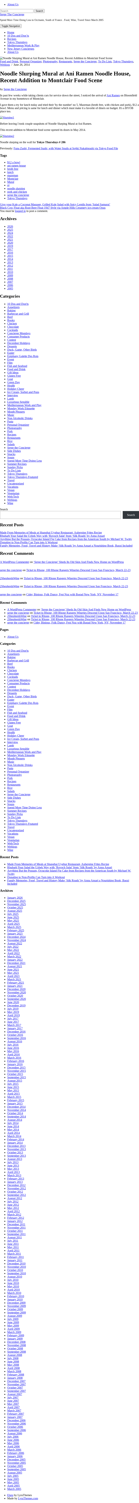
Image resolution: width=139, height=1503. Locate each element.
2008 (10, 278)
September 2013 (16, 1155)
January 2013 (15, 1181)
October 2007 (15, 1387)
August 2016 (14, 1041)
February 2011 (15, 1257)
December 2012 (16, 1185)
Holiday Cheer (15, 388)
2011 (10, 268)
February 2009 (15, 1335)
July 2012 (12, 1201)
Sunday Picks (15, 467)
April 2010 (13, 1289)
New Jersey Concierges (20, 48)
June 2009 (13, 1322)
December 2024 (16, 936)
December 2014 (16, 1106)
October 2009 (15, 1309)
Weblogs (5, 64)
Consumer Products (18, 336)
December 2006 (16, 1420)
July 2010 (12, 1279)
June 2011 (13, 1243)
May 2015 (13, 1090)
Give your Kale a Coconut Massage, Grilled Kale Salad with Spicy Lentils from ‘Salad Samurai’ (55, 204)
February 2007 (15, 1413)
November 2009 (16, 1306)
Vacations (12, 486)
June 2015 (13, 1087)
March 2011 (14, 1253)
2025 (10, 229)
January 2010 (15, 1299)
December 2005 (16, 1459)
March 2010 (14, 1292)
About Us (12, 4)
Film (9, 362)
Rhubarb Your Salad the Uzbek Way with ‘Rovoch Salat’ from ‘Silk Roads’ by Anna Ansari (52, 535)
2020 (10, 242)
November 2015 (16, 1070)
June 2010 (13, 1283)
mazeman (12, 175)
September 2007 (16, 1390)
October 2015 (15, 1074)
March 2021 (14, 979)
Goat (10, 379)
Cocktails (12, 330)
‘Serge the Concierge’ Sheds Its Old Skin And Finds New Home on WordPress (78, 561)
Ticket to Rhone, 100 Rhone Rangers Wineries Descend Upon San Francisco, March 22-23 (78, 570)
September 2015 (16, 1077)
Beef (10, 316)
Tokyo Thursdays (17, 42)
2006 (10, 285)
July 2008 (12, 1358)
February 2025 (15, 930)
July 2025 (12, 914)
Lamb (10, 398)
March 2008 (14, 1371)
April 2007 (13, 1407)
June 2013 (13, 1165)
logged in (20, 211)
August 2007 (14, 1394)
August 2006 (14, 1433)
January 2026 (15, 897)
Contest (11, 339)
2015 (10, 255)
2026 (10, 226)
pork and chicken (17, 191)
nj (8, 185)
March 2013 (14, 1175)
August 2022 (14, 943)
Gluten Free (14, 375)
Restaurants (65, 61)
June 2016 (13, 1047)
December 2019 (16, 1005)
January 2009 (15, 1338)
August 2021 (14, 966)
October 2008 (15, 1348)
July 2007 (12, 1397)
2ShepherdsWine (9, 578)
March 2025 (14, 927)
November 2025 (16, 904)
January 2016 (15, 1064)
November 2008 (16, 1345)
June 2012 (13, 1204)
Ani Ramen (113, 95)
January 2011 (14, 1260)
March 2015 (14, 1096)
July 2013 (12, 1162)
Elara (10, 1495)
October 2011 (15, 1230)
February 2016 (15, 1061)
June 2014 (13, 1126)
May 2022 (13, 949)
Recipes (11, 38)
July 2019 (12, 1008)
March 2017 (14, 1025)
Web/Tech (13, 496)
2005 (10, 288)
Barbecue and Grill (18, 313)
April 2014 (13, 1132)
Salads (11, 444)
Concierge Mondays (18, 333)
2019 (10, 246)
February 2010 (15, 1296)
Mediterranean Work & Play (23, 45)
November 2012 (16, 1188)
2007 (10, 281)
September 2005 (16, 1469)
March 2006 (14, 1449)
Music (10, 414)
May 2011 (13, 1247)
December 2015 (16, 1067)
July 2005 (12, 1475)
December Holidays (18, 343)
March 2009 (14, 1332)
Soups (10, 457)
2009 (10, 275)
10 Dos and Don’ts (18, 35)
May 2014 (13, 1129)
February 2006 (15, 1453)
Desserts (12, 346)
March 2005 (14, 1488)
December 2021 (16, 963)
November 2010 (16, 1266)
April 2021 (13, 976)
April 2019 (13, 1015)
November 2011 (16, 1227)
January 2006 (15, 1456)
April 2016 (13, 1054)
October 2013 (15, 1152)
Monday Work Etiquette (21, 408)
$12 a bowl (13, 162)
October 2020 (15, 995)
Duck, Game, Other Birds (22, 349)
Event (10, 359)
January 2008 (15, 1377)
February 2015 (15, 1100)
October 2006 (15, 1426)
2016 (10, 252)
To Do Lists (105, 61)
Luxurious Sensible (18, 401)
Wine (10, 503)
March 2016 (14, 1057)
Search (4, 509)
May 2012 (13, 1208)
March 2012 (14, 1214)
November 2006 (16, 1423)
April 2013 (13, 1172)
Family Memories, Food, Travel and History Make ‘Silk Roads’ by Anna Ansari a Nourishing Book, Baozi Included (66, 545)
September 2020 (16, 998)
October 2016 (15, 1034)
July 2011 (12, 1240)
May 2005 (13, 1482)
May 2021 (13, 972)
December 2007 (16, 1381)
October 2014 (15, 1113)
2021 (10, 239)
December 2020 (16, 989)
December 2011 (16, 1224)
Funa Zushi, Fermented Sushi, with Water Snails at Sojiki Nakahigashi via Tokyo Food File (66, 148)
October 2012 (15, 1191)
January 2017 (15, 1028)
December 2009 (16, 1302)
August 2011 (14, 1237)
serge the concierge (18, 195)
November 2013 (16, 1149)
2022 (10, 236)
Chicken (12, 323)
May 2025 (13, 920)
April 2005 (13, 1485)
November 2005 (16, 1462)
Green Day (13, 382)
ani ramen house (16, 165)
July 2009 (12, 1319)
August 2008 (14, 1355)
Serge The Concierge (12, 14)
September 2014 (16, 1116)
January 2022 (15, 959)
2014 (10, 259)
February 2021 (15, 982)
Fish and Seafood (17, 365)
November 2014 (16, 1110)
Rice (9, 441)
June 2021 (13, 969)
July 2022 (12, 946)
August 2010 (14, 1276)
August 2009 (14, 1315)
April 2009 (13, 1328)
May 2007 (13, 1404)
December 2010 (16, 1263)
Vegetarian (13, 493)
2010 (10, 272)
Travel (10, 480)
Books (11, 320)
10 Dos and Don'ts (18, 303)
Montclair (12, 178)
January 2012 (15, 1221)
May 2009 (13, 1325)
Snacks (11, 454)
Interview (12, 395)
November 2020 (16, 992)
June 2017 (13, 1021)
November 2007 (16, 1384)
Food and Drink (9, 61)
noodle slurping (16, 188)
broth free (12, 168)
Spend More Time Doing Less (24, 460)
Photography (50, 61)
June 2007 (13, 1400)
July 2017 (12, 1018)
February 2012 (15, 1217)
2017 (10, 249)
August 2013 (14, 1159)
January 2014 (15, 1142)
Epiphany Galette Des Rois (22, 356)
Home (10, 32)
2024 (10, 232)
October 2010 (15, 1270)
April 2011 (13, 1250)
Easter (10, 352)
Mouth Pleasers (16, 411)
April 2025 (13, 923)
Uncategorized (15, 483)
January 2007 (15, 1417)
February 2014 (15, 1139)
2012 (10, 265)
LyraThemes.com (28, 1498)
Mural (10, 181)
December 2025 (16, 900)
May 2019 (13, 1012)
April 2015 (13, 1093)
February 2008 (15, 1374)
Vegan (10, 490)
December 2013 (16, 1145)
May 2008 (13, 1364)
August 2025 (14, 910)
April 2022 (13, 953)
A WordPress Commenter (14, 561)
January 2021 (15, 985)
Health (11, 385)
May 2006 (13, 1443)
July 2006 (12, 1436)
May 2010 (13, 1286)
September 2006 (16, 1430)
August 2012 (14, 1198)
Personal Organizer (30, 61)
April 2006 (13, 1446)
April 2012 (13, 1211)
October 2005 (15, 1466)
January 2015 (15, 1103)
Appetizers (13, 307)
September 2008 (16, 1351)
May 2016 (13, 1051)
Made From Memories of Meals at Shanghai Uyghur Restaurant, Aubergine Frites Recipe (51, 532)
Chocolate (13, 326)
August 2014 (14, 1119)
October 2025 (15, 907)
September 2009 (16, 1312)
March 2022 (14, 956)
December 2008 (16, 1341)
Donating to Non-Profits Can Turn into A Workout (29, 542)
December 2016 (16, 1031)
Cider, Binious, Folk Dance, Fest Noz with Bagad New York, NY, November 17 (72, 594)
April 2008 (13, 1368)
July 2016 (12, 1044)
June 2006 (13, 1439)
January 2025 (15, 933)
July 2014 (12, 1123)
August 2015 (14, 1080)
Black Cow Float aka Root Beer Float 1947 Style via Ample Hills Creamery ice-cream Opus (53, 207)
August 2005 (14, 1472)
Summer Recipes (17, 463)
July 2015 (12, 1083)
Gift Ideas (12, 372)
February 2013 (15, 1178)
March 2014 (14, 1136)
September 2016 (16, 1038)
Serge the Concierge (85, 61)
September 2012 (16, 1194)
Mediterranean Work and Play (24, 405)
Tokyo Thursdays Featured (22, 477)
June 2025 (13, 917)
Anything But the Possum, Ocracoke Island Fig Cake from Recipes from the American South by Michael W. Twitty (66, 539)
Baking (11, 310)
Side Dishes (14, 450)
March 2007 (14, 1410)
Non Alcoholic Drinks (20, 418)
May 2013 (13, 1168)
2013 (10, 262)
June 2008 (13, 1361)
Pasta (10, 421)
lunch (10, 172)
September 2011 (16, 1234)
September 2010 (16, 1273)
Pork (10, 431)
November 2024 (16, 940)
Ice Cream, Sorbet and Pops (23, 392)
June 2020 (13, 1002)
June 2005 (13, 1479)
